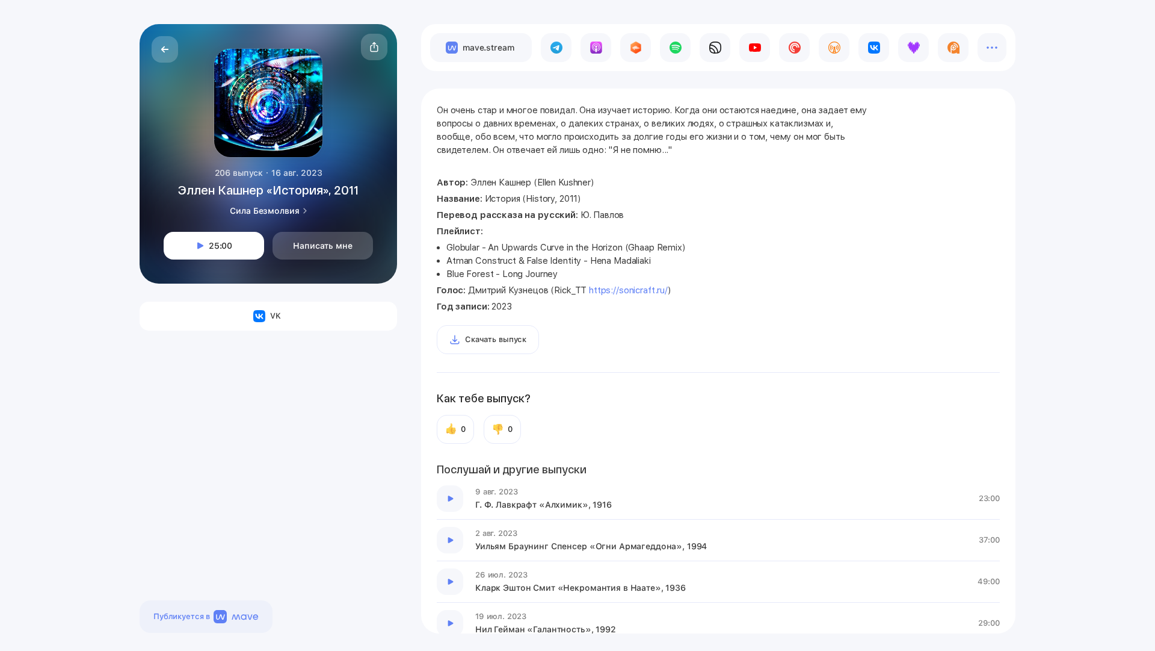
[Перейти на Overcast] (834, 47)
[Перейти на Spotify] (675, 47)
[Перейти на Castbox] (635, 47)
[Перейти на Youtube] (754, 47)
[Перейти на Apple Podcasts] (596, 47)
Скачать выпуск (495, 339)
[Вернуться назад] (165, 49)
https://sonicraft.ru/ (628, 290)
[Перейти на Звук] (715, 47)
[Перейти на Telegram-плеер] (556, 47)
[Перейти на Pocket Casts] (794, 47)
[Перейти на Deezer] (913, 47)
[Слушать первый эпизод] (450, 498)
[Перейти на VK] (873, 47)
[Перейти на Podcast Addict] (953, 47)
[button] (374, 47)
